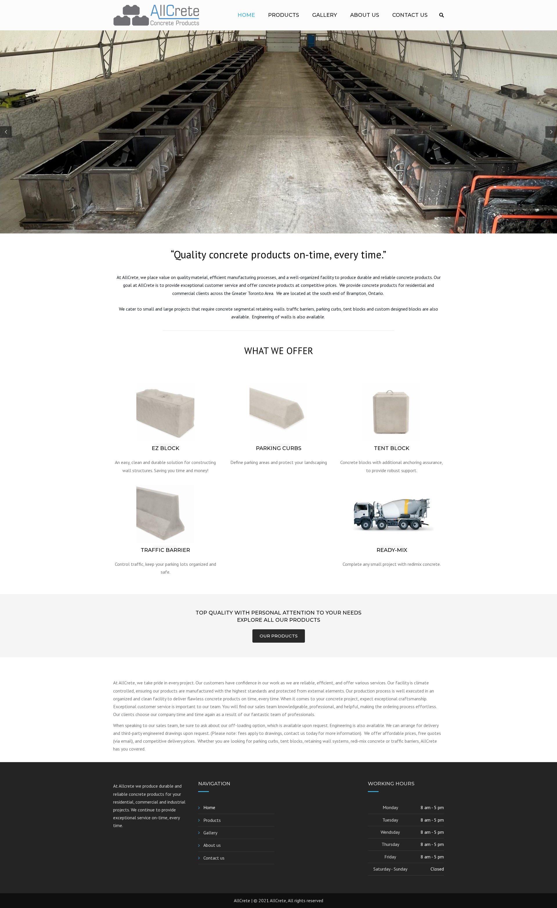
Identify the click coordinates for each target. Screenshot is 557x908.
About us (364, 15)
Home (246, 15)
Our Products (279, 636)
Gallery (324, 15)
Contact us (410, 15)
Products (283, 15)
